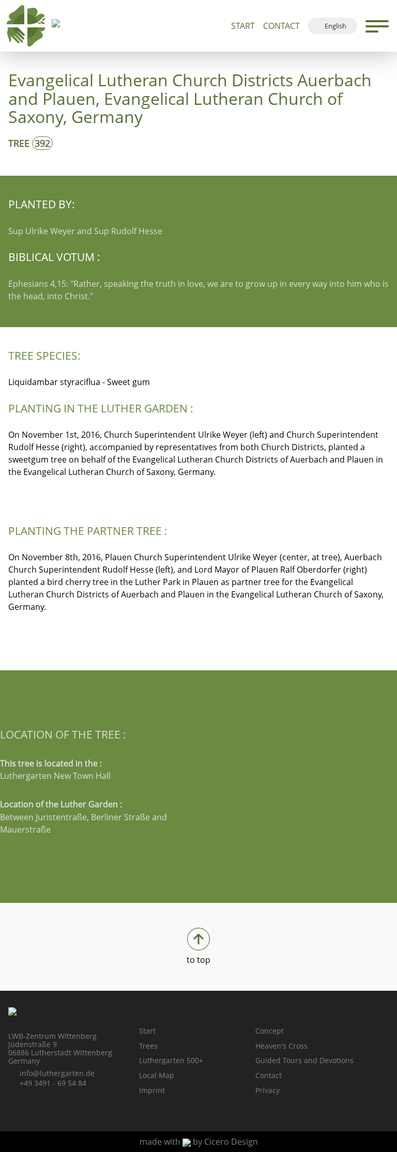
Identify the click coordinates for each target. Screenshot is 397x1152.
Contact (281, 26)
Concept (269, 1031)
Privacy (267, 1090)
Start (243, 26)
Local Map (156, 1075)
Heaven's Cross (281, 1046)
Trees (148, 1046)
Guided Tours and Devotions (304, 1060)
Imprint (152, 1090)
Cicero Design (231, 1141)
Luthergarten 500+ (171, 1060)
